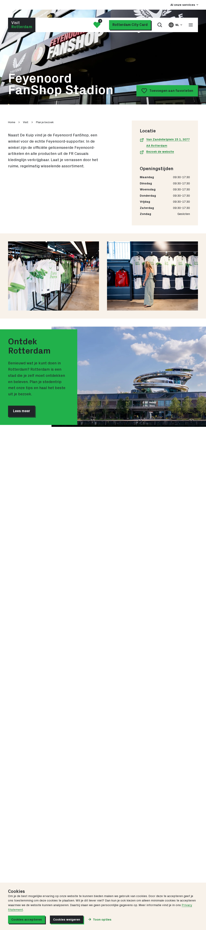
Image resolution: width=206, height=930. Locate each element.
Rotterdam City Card (130, 25)
